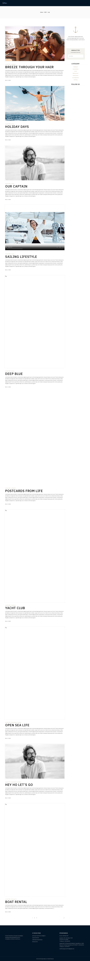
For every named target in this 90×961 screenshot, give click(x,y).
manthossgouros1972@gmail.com (67, 948)
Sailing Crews (75, 73)
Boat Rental (16, 902)
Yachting (19, 722)
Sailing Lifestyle (21, 257)
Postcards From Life (24, 491)
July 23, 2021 (7, 899)
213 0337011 (67, 946)
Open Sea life (17, 725)
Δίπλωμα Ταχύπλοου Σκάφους (39, 935)
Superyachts (14, 899)
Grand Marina (14, 722)
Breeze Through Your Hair (29, 67)
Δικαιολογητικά (35, 937)
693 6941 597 (65, 935)
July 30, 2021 (7, 64)
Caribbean (13, 64)
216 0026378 (67, 941)
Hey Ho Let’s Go (19, 785)
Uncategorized (75, 77)
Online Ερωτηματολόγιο (37, 939)
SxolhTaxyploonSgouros (43, 958)
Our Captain (16, 186)
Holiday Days (17, 127)
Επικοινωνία (35, 941)
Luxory (12, 124)
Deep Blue (14, 374)
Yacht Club (15, 608)
